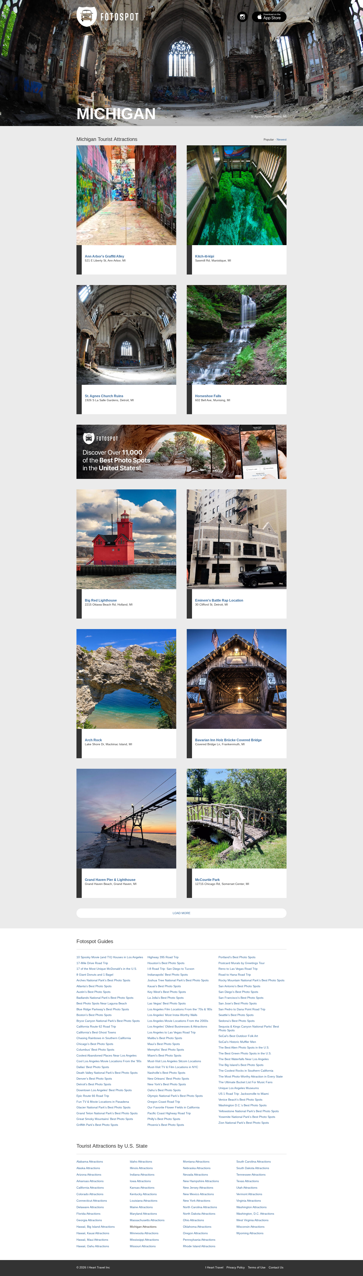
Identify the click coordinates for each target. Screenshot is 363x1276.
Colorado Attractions (89, 1194)
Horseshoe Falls (208, 396)
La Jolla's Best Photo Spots (165, 997)
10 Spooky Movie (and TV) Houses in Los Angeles (109, 957)
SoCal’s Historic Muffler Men (237, 1041)
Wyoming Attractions (249, 1233)
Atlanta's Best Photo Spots (94, 986)
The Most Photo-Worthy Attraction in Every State (250, 1076)
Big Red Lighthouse (101, 600)
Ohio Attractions (193, 1220)
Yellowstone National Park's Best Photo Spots (248, 1111)
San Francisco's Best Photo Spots (240, 997)
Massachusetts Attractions (147, 1220)
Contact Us (276, 1267)
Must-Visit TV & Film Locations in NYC (172, 1067)
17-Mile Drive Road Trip (92, 963)
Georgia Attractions (89, 1220)
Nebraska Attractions (196, 1168)
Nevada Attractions (195, 1174)
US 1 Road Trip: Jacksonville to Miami (243, 1093)
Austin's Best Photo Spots (93, 991)
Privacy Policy (235, 1267)
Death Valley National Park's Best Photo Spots (107, 1072)
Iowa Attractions (140, 1181)
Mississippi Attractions (144, 1239)
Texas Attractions (247, 1181)
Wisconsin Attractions (250, 1226)
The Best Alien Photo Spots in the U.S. (243, 1047)
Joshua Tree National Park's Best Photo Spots (178, 980)
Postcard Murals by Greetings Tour (241, 963)
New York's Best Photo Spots (166, 1084)
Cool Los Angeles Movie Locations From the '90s (108, 1061)
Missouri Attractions (143, 1246)
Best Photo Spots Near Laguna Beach (101, 1003)
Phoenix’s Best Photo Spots (165, 1124)
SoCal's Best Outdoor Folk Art (238, 1036)
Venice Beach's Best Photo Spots (240, 1099)
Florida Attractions (88, 1213)
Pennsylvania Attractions (199, 1239)
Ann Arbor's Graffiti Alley (104, 256)
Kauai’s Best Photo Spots (164, 986)
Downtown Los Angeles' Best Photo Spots (104, 1090)
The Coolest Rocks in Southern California (245, 1070)
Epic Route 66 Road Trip (92, 1095)
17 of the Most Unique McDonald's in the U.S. (106, 968)
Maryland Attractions (143, 1213)
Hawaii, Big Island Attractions (95, 1226)
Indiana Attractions (142, 1174)
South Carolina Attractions (253, 1161)
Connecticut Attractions (91, 1200)
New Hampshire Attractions (201, 1181)
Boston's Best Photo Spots (94, 1015)
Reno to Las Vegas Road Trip (238, 968)
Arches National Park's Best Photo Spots (103, 980)
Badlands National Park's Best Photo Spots (104, 997)
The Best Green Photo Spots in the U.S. (244, 1053)
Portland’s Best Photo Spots (236, 957)
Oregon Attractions (195, 1233)
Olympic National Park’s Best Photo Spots (175, 1095)
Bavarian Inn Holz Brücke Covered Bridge (228, 740)
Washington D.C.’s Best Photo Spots (242, 1105)
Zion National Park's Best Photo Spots (243, 1122)
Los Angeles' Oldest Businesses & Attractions (177, 1026)
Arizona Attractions (88, 1174)
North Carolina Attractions (200, 1207)
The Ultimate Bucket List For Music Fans (245, 1082)
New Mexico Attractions (198, 1194)
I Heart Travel (214, 1267)
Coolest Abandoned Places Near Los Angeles (106, 1055)
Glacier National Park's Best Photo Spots (103, 1107)
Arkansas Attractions (90, 1181)
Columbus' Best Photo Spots (95, 1049)
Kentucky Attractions (143, 1194)
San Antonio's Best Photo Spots (239, 986)
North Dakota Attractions (199, 1213)
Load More (181, 913)
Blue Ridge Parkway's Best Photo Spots (102, 1009)
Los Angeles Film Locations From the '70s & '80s (179, 1009)
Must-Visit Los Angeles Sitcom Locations (174, 1061)
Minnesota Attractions (144, 1233)
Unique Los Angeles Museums (238, 1088)
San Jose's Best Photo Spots (237, 1003)
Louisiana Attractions (143, 1200)
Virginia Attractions (248, 1200)
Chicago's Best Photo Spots (94, 1044)
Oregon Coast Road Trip (163, 1101)
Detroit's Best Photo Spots (93, 1084)
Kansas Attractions (142, 1187)
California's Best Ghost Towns (96, 1032)
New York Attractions (196, 1200)
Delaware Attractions (90, 1207)
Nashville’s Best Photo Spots (166, 1072)
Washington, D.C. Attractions (255, 1213)
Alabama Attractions (89, 1161)
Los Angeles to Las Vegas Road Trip (171, 1032)
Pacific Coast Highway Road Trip (169, 1113)
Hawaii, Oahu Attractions (92, 1246)
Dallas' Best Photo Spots (92, 1067)
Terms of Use (257, 1267)
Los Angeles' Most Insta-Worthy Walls (172, 1015)
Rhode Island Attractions (199, 1246)
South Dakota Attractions (252, 1168)
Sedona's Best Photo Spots (236, 1020)
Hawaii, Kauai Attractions (92, 1233)
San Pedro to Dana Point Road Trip (241, 1009)
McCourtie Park (207, 880)
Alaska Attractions (88, 1168)
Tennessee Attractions (251, 1174)
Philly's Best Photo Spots (163, 1119)
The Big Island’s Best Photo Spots (240, 1065)
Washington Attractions (251, 1207)
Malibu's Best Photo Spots (164, 1038)
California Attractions (90, 1187)
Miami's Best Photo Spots (164, 1055)
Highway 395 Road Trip (163, 957)
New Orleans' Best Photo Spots (168, 1078)
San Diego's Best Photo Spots (238, 991)
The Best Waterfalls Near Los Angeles (243, 1059)
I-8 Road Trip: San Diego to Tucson (170, 968)
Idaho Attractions (141, 1161)
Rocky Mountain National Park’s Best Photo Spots (251, 980)
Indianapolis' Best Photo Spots (167, 974)
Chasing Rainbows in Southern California (103, 1038)
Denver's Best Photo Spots (94, 1078)
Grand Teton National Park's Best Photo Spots (107, 1113)
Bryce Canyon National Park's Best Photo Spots (108, 1020)
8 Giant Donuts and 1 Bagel (94, 974)
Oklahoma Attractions (197, 1226)
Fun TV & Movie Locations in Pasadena (102, 1101)
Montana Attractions (196, 1161)
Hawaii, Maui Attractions (92, 1239)
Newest (282, 139)
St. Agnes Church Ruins (104, 396)
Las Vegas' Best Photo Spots (166, 1003)
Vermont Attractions (249, 1194)
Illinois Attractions (141, 1168)
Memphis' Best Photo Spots (165, 1049)
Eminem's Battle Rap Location (219, 600)
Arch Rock (93, 740)
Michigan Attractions (143, 1226)
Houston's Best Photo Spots (165, 963)
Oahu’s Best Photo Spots (164, 1090)
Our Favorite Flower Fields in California (173, 1107)
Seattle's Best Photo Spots (236, 1015)
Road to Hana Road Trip (234, 974)
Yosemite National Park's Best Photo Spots (246, 1116)
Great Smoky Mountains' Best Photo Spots (104, 1119)
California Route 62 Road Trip (96, 1026)
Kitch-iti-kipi (204, 256)
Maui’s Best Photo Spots (163, 1044)
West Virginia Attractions (252, 1220)
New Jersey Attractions (198, 1187)
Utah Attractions (246, 1187)
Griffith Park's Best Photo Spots (97, 1124)
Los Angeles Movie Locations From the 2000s (177, 1020)
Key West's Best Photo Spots (166, 991)
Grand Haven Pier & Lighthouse (110, 880)
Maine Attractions (141, 1207)
